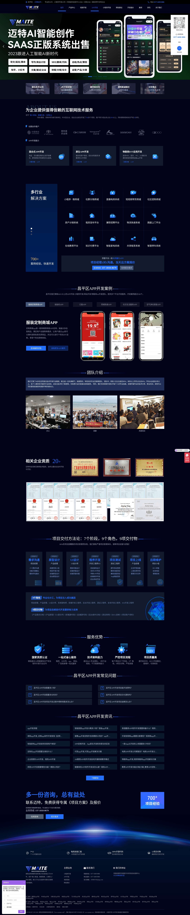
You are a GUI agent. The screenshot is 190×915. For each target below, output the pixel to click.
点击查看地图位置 (118, 875)
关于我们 (159, 7)
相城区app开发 (39, 903)
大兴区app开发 (124, 896)
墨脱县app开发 (68, 903)
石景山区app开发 (55, 896)
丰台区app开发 (45, 896)
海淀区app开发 (65, 896)
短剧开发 (83, 7)
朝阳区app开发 (35, 896)
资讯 (148, 7)
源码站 (58, 907)
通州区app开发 (95, 896)
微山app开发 (53, 901)
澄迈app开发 (127, 901)
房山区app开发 (86, 896)
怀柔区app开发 (134, 896)
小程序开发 (107, 7)
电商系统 (66, 879)
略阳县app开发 (118, 901)
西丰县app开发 (109, 901)
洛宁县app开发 (146, 901)
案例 (140, 7)
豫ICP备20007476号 (71, 912)
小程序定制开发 (50, 907)
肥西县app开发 (71, 901)
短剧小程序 (65, 907)
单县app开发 (90, 901)
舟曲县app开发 (58, 903)
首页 (62, 7)
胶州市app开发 (81, 901)
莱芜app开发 (155, 901)
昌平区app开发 (114, 896)
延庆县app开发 (29, 898)
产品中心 (72, 7)
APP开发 (95, 7)
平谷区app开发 (143, 896)
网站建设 (119, 7)
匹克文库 (42, 907)
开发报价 (130, 7)
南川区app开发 (136, 901)
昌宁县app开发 (62, 901)
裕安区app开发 (49, 903)
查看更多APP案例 (58, 348)
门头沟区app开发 (75, 896)
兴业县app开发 (99, 901)
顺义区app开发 (105, 896)
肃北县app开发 (44, 901)
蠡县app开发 (35, 901)
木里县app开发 (77, 903)
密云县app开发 (153, 896)
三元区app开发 (29, 903)
